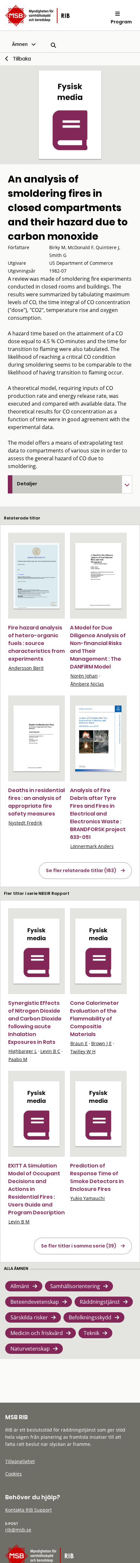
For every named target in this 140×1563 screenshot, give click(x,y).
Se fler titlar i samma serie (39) (78, 1246)
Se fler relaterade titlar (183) (81, 870)
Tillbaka (22, 58)
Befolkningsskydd (90, 1317)
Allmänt (19, 1286)
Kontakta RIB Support (28, 1510)
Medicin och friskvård (36, 1333)
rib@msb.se (18, 1530)
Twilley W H (82, 1051)
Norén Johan (84, 676)
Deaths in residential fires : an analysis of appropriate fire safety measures (36, 802)
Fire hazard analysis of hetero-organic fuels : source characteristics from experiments (36, 643)
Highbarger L (22, 1051)
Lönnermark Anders (92, 846)
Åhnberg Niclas (87, 684)
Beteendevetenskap (34, 1301)
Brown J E (101, 1043)
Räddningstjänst (100, 1301)
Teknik (91, 1333)
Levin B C (50, 1051)
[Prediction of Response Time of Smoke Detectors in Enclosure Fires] (98, 1114)
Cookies (13, 1474)
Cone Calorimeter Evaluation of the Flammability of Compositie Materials (94, 1018)
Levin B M (19, 1222)
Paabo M (17, 1059)
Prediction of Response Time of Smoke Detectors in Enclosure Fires (97, 1177)
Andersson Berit (26, 668)
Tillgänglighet (20, 1461)
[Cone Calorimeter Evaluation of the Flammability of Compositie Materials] (98, 951)
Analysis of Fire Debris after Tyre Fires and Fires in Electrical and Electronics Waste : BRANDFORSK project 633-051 (98, 814)
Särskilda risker (29, 1317)
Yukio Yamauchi (87, 1198)
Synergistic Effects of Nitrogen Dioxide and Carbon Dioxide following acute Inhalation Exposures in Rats (35, 1022)
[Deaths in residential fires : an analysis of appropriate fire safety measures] (36, 738)
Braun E (79, 1043)
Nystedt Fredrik (25, 823)
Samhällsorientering (75, 1286)
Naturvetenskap (30, 1348)
